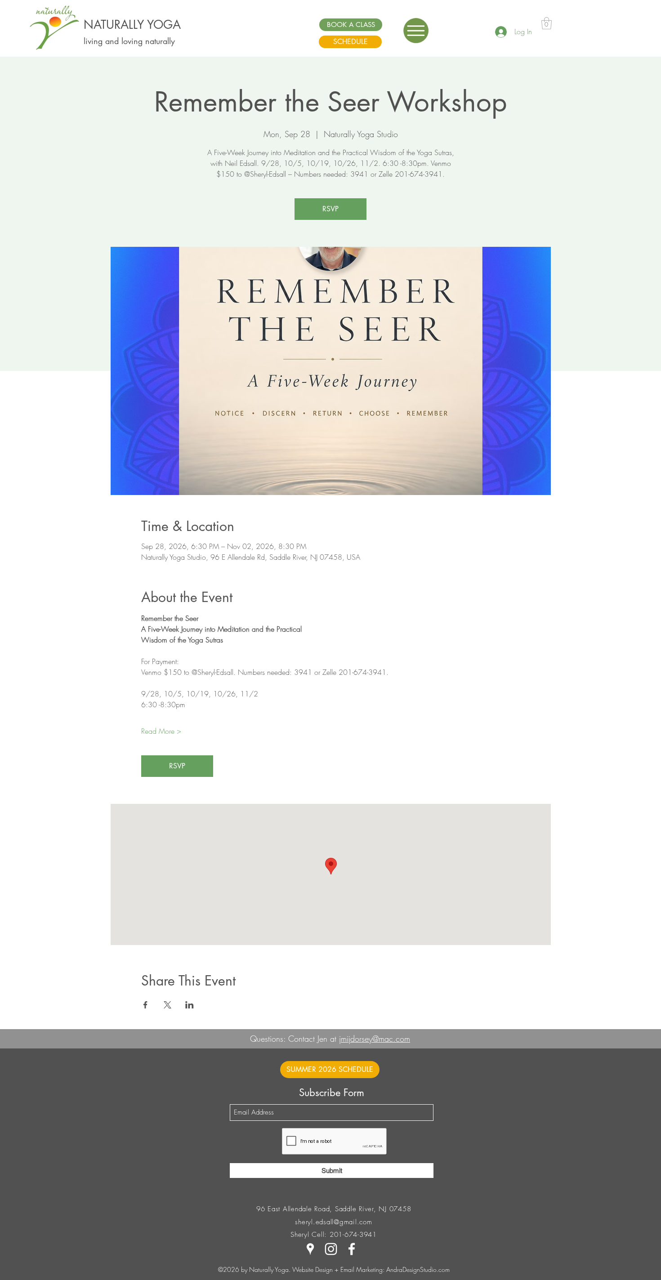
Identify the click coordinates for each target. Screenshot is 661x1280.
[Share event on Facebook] (145, 1004)
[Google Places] (310, 1249)
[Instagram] (331, 1249)
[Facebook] (352, 1249)
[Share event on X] (167, 1004)
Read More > (161, 731)
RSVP (330, 209)
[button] (415, 30)
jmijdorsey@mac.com (374, 1038)
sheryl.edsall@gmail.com (333, 1222)
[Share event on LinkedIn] (189, 1004)
